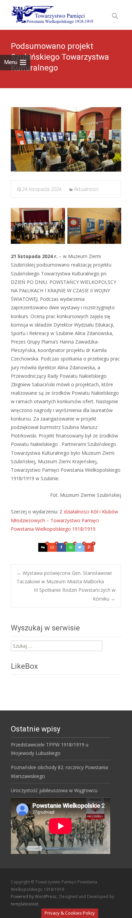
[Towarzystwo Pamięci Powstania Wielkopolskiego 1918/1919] (48, 13)
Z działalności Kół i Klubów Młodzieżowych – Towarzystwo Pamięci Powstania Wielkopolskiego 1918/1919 (64, 520)
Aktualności (86, 189)
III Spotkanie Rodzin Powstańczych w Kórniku (74, 594)
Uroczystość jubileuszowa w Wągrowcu (54, 790)
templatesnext (24, 904)
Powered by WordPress (34, 896)
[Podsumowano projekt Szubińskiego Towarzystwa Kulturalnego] (66, 139)
